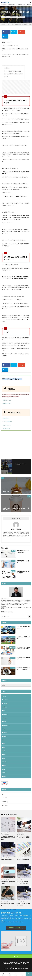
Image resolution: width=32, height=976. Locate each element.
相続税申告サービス (8, 963)
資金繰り (5, 761)
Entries (4, 797)
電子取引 (5, 772)
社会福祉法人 (12, 637)
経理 (4, 750)
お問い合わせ (25, 963)
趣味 (23, 16)
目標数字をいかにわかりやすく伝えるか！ (23, 572)
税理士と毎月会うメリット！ (7, 859)
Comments (5, 801)
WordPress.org (5, 805)
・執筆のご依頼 (6, 428)
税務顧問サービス (11, 4)
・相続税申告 (5, 418)
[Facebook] (6, 32)
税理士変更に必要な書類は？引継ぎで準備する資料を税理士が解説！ (8, 838)
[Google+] (21, 32)
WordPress (25, 968)
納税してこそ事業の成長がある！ (23, 860)
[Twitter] (13, 32)
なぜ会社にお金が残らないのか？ (7, 904)
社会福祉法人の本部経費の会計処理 (23, 637)
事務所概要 (17, 963)
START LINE (20, 967)
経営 (14, 550)
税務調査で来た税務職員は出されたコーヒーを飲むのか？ (23, 668)
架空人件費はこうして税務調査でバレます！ (23, 658)
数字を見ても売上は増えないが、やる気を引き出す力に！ (23, 882)
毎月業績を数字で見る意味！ (23, 561)
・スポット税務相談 (7, 421)
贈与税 (4, 765)
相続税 (4, 729)
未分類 (4, 721)
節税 (4, 743)
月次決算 (5, 718)
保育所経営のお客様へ (21, 4)
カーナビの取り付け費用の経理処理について (23, 627)
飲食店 (4, 776)
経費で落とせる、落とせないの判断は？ (8, 882)
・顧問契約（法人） (7, 400)
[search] (29, 616)
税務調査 (13, 657)
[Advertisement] (16, 86)
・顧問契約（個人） (7, 403)
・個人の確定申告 (6, 425)
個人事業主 (13, 647)
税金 (4, 740)
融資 (4, 758)
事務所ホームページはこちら (7, 611)
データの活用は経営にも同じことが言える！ (13, 73)
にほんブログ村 (4, 784)
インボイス (5, 699)
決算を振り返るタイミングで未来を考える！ (23, 551)
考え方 (20, 16)
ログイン (3, 794)
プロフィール (3, 4)
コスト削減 (5, 703)
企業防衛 (5, 707)
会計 (14, 626)
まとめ (6, 76)
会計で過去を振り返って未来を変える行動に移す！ (23, 904)
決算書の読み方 (6, 725)
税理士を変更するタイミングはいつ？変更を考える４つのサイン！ (23, 838)
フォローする (21, 465)
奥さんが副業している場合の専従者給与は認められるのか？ (23, 648)
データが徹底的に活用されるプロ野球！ (13, 71)
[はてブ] (5, 36)
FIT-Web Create (13, 968)
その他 (4, 696)
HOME (3, 24)
